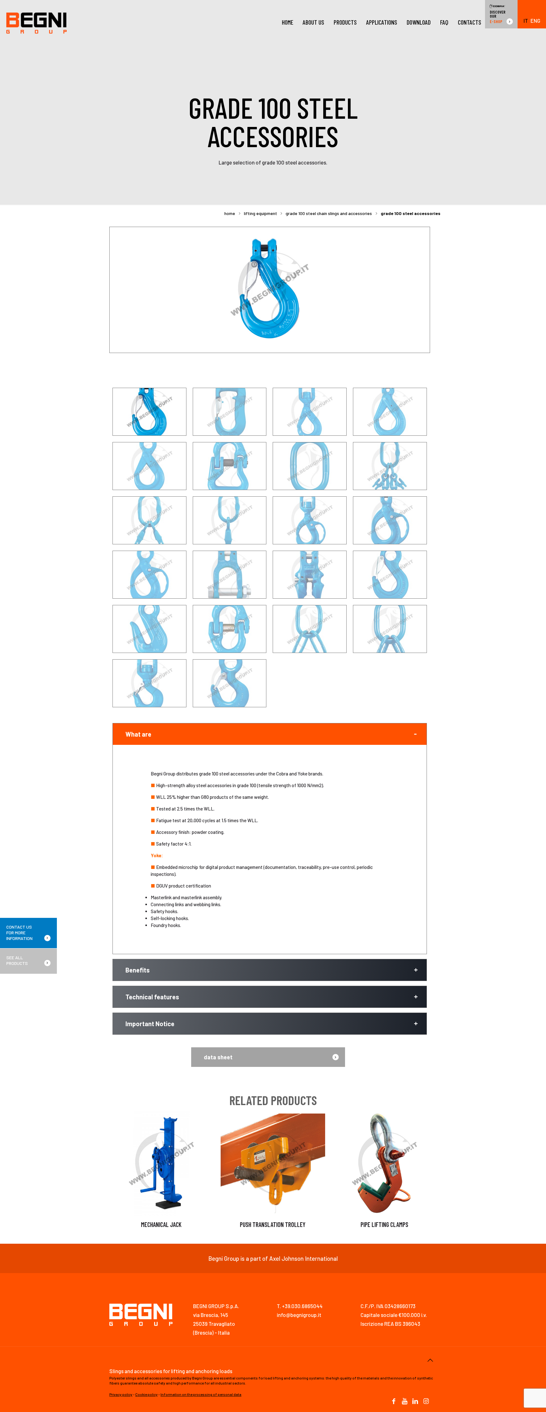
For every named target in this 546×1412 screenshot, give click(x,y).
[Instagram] (426, 1401)
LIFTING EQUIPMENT (260, 213)
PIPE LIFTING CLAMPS (384, 1224)
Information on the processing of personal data (201, 1394)
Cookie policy (146, 1394)
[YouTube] (404, 1401)
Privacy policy (120, 1394)
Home (229, 213)
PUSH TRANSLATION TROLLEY (273, 1224)
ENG (535, 20)
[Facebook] (393, 1401)
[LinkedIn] (415, 1401)
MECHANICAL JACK (161, 1224)
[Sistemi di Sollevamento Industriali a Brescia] (36, 22)
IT (526, 20)
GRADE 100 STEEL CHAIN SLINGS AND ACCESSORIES (329, 213)
